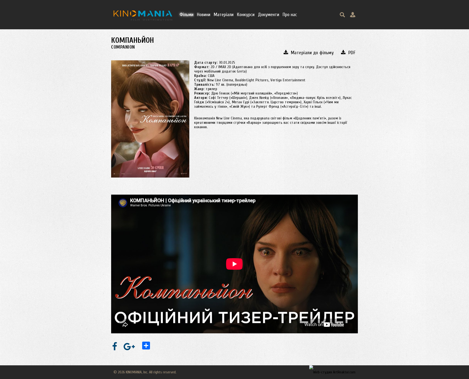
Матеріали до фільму (312, 52)
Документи (268, 14)
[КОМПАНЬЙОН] (150, 119)
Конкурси (246, 14)
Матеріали (224, 14)
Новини (203, 14)
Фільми (186, 14)
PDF (351, 52)
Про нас (290, 14)
